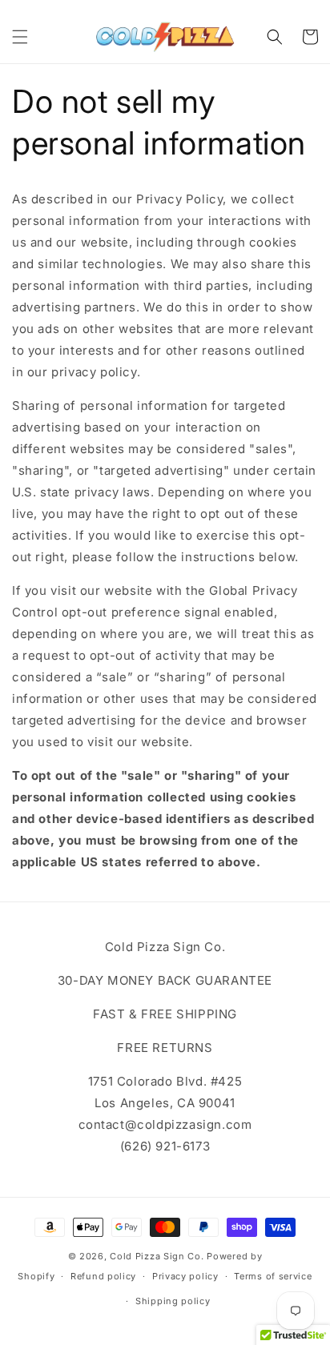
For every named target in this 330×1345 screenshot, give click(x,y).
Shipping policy (173, 1301)
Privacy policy (185, 1276)
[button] (20, 36)
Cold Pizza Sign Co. (156, 1256)
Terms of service (273, 1276)
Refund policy (103, 1276)
